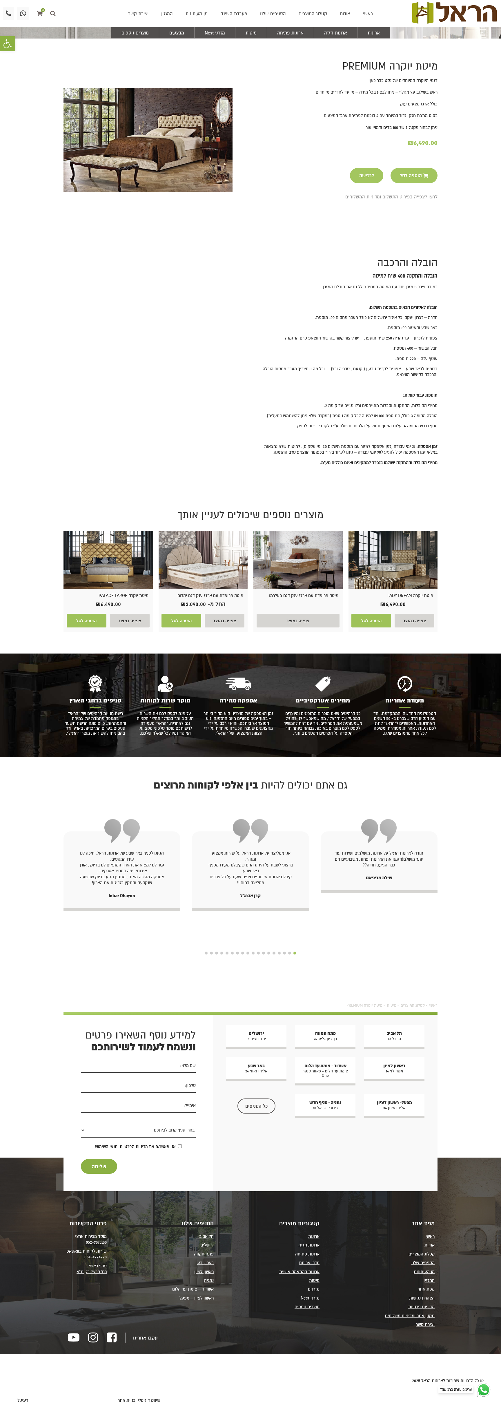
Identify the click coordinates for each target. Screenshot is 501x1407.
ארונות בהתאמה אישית (299, 1271)
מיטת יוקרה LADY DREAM (410, 595)
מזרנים (314, 1288)
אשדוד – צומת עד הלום (193, 1288)
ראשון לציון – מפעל (196, 1297)
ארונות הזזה (335, 32)
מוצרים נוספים (135, 32)
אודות (345, 13)
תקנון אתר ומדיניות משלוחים (410, 1315)
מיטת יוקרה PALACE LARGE (123, 595)
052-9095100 (96, 1242)
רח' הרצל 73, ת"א (92, 1271)
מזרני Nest (215, 32)
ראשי (368, 13)
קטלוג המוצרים (313, 13)
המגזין (167, 13)
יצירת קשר (138, 13)
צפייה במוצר (414, 620)
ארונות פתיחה (290, 32)
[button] (7, 43)
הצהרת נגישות (422, 1297)
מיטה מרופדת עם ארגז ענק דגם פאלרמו (303, 595)
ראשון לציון (204, 1271)
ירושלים (207, 1244)
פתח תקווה (204, 1253)
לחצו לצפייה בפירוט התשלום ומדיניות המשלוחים (391, 196)
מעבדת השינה (233, 13)
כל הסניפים (256, 1106)
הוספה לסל (371, 620)
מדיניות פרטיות (421, 1306)
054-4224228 (95, 1256)
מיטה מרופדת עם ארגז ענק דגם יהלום (210, 595)
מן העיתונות (197, 13)
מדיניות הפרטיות (134, 1146)
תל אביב (206, 1236)
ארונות (374, 32)
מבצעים (176, 32)
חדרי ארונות (309, 1262)
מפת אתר (426, 1288)
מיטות (251, 32)
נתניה (209, 1280)
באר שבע (205, 1262)
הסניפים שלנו (273, 13)
